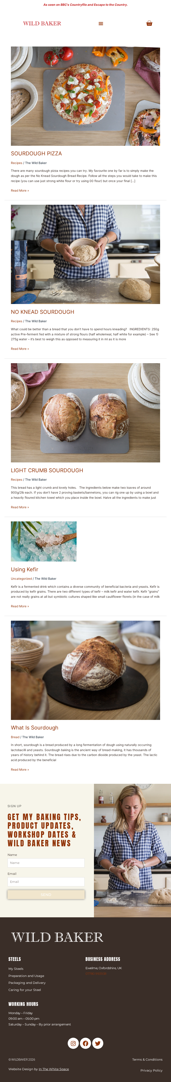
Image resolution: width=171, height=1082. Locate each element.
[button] (101, 23)
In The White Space (54, 1069)
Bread (15, 737)
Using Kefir (24, 569)
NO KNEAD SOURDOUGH (42, 312)
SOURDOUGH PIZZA (36, 153)
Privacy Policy (151, 1070)
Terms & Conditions (147, 1059)
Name (12, 855)
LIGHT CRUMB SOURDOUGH (47, 470)
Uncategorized (21, 578)
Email (12, 873)
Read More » (20, 190)
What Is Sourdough (34, 727)
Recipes (16, 163)
